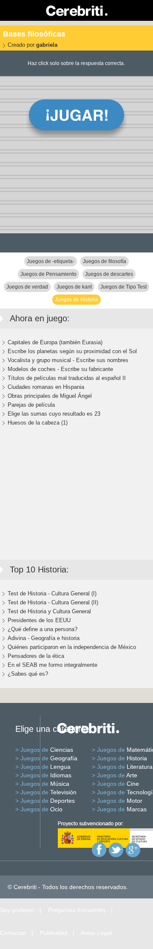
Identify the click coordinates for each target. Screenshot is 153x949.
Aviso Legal (96, 932)
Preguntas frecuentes (77, 910)
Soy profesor (17, 910)
